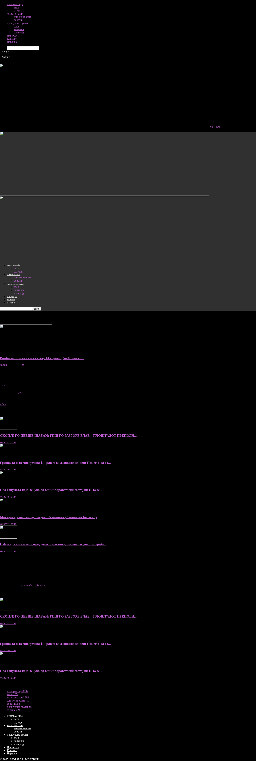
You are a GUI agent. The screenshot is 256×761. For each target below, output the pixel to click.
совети (18, 19)
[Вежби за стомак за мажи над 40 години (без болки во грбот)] (26, 351)
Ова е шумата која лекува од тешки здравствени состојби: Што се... (51, 490)
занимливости (22, 16)
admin (3, 364)
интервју (19, 32)
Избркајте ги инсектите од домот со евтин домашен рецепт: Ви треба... (53, 544)
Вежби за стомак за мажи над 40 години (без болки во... (42, 358)
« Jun (3, 404)
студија (18, 10)
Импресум (13, 35)
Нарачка (12, 41)
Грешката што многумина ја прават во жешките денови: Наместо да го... (55, 462)
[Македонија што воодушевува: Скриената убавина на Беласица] (8, 510)
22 (19, 393)
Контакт (12, 38)
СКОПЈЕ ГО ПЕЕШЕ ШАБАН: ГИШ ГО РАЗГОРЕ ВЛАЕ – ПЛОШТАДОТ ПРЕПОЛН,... (69, 435)
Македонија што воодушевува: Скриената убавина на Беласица (48, 517)
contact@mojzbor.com (33, 585)
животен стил (15, 13)
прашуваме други (17, 23)
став (16, 26)
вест (16, 7)
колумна (19, 29)
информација (15, 4)
